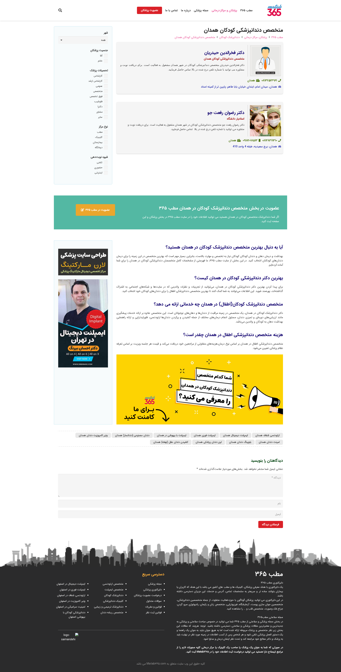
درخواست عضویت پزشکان (148, 595)
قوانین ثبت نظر (154, 612)
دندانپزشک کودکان (113, 595)
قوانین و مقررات (153, 607)
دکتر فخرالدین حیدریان (224, 52)
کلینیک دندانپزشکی (113, 601)
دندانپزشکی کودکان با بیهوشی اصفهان (74, 614)
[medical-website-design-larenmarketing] (83, 262)
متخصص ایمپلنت (114, 590)
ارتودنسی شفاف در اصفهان (70, 595)
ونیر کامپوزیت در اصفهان (72, 601)
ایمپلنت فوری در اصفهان (72, 590)
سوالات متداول (154, 601)
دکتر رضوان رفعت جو (226, 112)
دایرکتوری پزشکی (152, 590)
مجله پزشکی (155, 584)
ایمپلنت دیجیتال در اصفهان (70, 584)
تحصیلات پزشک (99, 70)
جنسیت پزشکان (99, 50)
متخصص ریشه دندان (112, 612)
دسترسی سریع (153, 574)
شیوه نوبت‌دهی (99, 157)
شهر (106, 33)
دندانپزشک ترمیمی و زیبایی (108, 607)
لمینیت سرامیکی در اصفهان (70, 607)
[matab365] (270, 10)
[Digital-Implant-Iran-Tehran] (83, 323)
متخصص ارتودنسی (113, 584)
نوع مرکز (103, 126)
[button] (60, 10)
